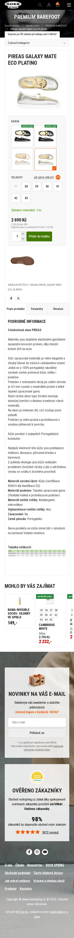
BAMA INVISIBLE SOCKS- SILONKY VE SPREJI (19, 613)
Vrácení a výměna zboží (49, 881)
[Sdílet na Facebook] (11, 298)
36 (46, 610)
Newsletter (35, 865)
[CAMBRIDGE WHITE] (51, 601)
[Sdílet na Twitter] (18, 298)
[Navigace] (69, 5)
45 (51, 619)
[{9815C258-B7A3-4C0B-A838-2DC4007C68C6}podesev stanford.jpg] (22, 260)
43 (26, 198)
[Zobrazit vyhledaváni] (40, 5)
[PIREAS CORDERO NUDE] (22, 159)
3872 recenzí (50, 832)
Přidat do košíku (39, 236)
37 (15, 186)
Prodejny (11, 889)
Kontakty (26, 889)
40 (47, 186)
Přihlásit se (37, 733)
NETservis (21, 912)
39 (36, 186)
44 (46, 619)
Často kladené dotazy (48, 873)
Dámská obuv (33, 25)
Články (19, 865)
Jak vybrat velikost (17, 881)
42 (15, 198)
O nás (8, 865)
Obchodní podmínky (18, 873)
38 (26, 186)
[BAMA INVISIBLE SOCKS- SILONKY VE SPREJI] (19, 601)
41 (57, 186)
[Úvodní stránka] (13, 5)
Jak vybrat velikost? (44, 177)
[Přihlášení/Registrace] (49, 5)
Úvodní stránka (12, 25)
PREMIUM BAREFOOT (56, 25)
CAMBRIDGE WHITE (47, 627)
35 (41, 610)
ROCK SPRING (55, 865)
